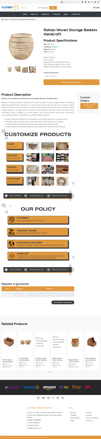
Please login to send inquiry (63, 302)
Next (41, 48)
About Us (73, 412)
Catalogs (73, 415)
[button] (49, 372)
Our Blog (88, 415)
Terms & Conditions (92, 418)
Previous (1, 48)
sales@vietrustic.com (70, 2)
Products (88, 412)
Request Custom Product (89, 106)
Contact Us (89, 420)
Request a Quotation (72, 82)
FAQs (72, 420)
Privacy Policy (74, 418)
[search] (53, 8)
